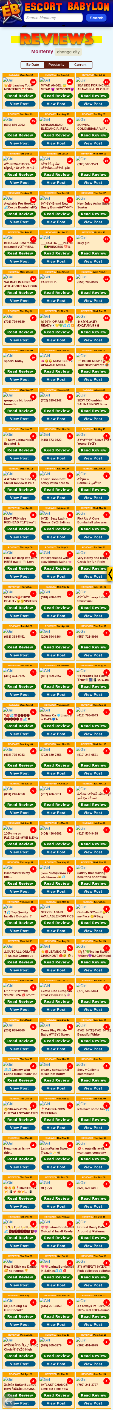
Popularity (56, 65)
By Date (32, 65)
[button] (20, 96)
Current (80, 65)
